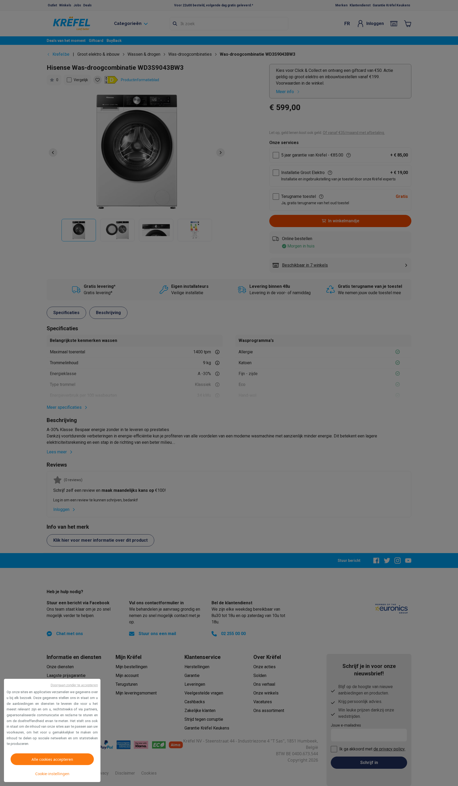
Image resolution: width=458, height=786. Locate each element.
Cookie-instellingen (52, 773)
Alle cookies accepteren (52, 759)
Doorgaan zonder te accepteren (74, 685)
